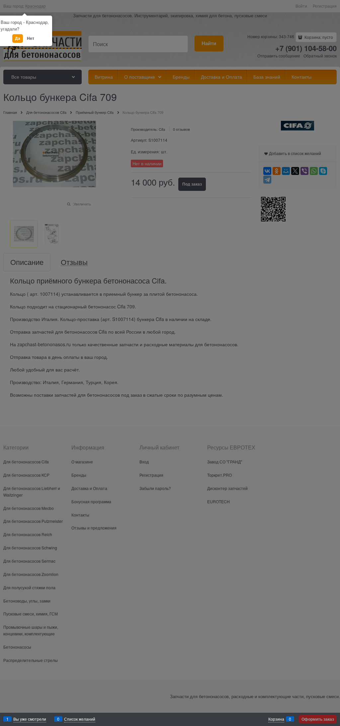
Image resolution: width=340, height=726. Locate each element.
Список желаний (79, 719)
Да (17, 38)
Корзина (276, 719)
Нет (30, 38)
